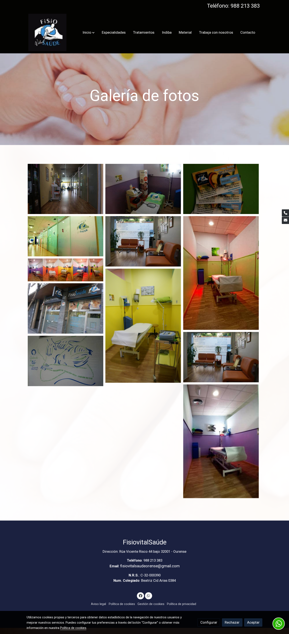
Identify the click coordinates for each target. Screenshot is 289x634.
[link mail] (285, 220)
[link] (47, 32)
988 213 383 (152, 560)
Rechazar (232, 622)
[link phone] (285, 213)
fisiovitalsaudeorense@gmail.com (150, 566)
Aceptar (253, 622)
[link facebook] (140, 595)
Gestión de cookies (151, 604)
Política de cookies (122, 604)
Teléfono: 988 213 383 (233, 6)
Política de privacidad (181, 604)
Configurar (208, 622)
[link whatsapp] (148, 595)
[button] (88, 32)
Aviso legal (98, 604)
